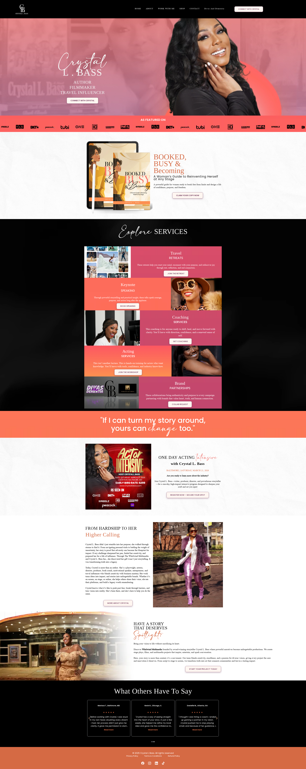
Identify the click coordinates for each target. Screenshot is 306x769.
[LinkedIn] (156, 763)
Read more (109, 730)
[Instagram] (149, 763)
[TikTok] (163, 763)
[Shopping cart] (230, 8)
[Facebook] (142, 763)
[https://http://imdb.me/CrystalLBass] (138, 127)
